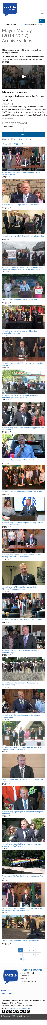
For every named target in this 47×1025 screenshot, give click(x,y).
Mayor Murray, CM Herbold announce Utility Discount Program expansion (19, 588)
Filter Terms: (7, 126)
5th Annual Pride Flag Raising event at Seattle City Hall (22, 877)
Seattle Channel (31, 970)
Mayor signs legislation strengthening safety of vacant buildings (21, 173)
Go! (41, 21)
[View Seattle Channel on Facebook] (3, 1011)
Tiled (20, 144)
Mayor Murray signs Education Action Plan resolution (23, 491)
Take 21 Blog (6, 993)
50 (29, 139)
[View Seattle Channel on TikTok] (14, 1011)
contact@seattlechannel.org (18, 1008)
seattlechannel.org (34, 24)
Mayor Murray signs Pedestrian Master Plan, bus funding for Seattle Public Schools (21, 556)
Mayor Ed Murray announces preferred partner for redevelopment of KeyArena (22, 748)
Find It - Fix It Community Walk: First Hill (18, 460)
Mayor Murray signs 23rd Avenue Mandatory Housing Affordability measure (20, 396)
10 (14, 139)
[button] (23, 76)
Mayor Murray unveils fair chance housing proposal (22, 619)
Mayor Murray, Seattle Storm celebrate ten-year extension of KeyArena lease (21, 845)
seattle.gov (11, 24)
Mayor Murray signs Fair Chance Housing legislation (23, 236)
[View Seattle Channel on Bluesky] (17, 1011)
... (25, 959)
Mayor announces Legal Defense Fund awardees (21, 205)
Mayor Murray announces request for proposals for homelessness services (22, 524)
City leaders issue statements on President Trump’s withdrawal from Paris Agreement (23, 909)
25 (22, 139)
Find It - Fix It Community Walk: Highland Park (20, 941)
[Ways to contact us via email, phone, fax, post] (28, 1011)
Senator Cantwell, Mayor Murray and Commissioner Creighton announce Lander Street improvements (23, 268)
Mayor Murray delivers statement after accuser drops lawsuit (21, 716)
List (9, 144)
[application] (23, 77)
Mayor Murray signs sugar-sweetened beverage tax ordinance (23, 813)
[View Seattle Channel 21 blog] (25, 1011)
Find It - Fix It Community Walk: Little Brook (19, 300)
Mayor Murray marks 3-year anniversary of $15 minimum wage (20, 651)
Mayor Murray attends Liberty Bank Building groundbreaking (20, 684)
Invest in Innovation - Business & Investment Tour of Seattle (22, 780)
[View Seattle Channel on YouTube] (21, 1011)
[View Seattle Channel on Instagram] (11, 1011)
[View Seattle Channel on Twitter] (7, 1011)
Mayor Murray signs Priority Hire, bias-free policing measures (22, 364)
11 (21, 959)
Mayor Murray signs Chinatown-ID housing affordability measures (19, 332)
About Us (5, 990)
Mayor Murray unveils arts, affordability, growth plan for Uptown (23, 429)
